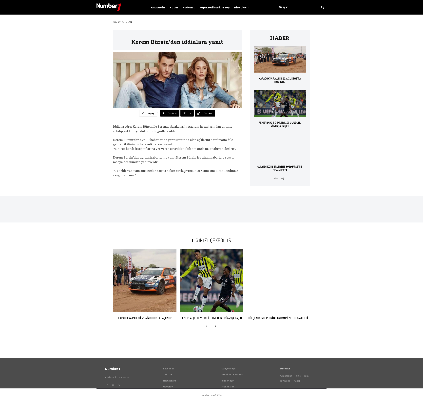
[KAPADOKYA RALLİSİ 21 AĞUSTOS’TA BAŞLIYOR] (280, 59)
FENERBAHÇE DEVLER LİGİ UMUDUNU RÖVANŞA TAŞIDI (279, 124)
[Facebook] (107, 385)
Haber (129, 22)
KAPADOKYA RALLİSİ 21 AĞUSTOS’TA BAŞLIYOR (280, 80)
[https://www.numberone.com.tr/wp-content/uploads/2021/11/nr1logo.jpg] (108, 7)
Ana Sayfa (118, 22)
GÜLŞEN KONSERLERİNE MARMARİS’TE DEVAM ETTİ (279, 168)
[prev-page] (276, 178)
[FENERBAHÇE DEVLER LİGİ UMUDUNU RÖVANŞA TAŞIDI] (280, 103)
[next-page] (282, 178)
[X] (119, 385)
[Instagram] (113, 385)
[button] (323, 7)
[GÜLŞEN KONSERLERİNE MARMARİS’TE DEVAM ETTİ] (280, 148)
